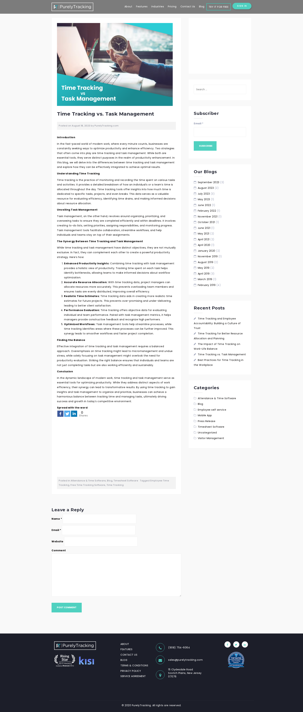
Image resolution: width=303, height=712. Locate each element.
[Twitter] (67, 414)
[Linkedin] (74, 414)
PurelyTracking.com (107, 125)
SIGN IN (242, 5)
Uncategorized (207, 432)
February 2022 (207, 211)
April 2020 (204, 245)
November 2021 (208, 216)
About (128, 6)
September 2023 (208, 182)
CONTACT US (128, 655)
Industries (157, 6)
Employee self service (212, 409)
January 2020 (206, 251)
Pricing (172, 6)
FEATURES (126, 649)
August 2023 (206, 188)
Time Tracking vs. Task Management (222, 354)
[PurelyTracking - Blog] (72, 6)
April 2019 (204, 273)
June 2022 (204, 205)
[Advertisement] (116, 447)
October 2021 (206, 222)
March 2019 (205, 279)
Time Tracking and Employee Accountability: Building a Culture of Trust (217, 323)
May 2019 (204, 268)
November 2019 (208, 256)
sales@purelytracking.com (185, 660)
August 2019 (205, 262)
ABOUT (124, 644)
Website (57, 541)
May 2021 (203, 233)
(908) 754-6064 (179, 647)
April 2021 (204, 239)
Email (56, 530)
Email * (198, 123)
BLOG (123, 660)
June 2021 (204, 228)
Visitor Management (211, 438)
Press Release (207, 421)
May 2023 (204, 199)
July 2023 (204, 193)
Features (141, 6)
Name (57, 519)
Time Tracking (115, 485)
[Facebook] (60, 414)
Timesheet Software (126, 480)
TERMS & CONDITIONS (134, 665)
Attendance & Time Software (88, 480)
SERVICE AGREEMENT (133, 676)
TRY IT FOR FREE (219, 7)
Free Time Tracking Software (87, 485)
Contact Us (187, 6)
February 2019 (207, 285)
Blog (201, 6)
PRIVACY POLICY (130, 671)
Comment (59, 550)
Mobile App (205, 415)
